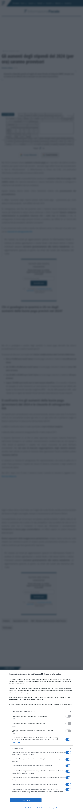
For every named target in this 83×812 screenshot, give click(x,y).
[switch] (68, 716)
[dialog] (41, 741)
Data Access (41, 808)
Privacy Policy (53, 808)
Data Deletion (29, 808)
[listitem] (41, 711)
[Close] (79, 674)
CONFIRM (26, 800)
